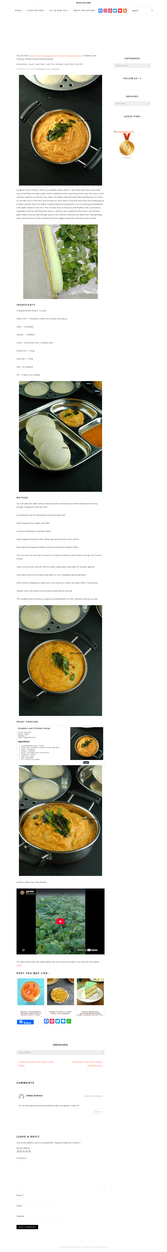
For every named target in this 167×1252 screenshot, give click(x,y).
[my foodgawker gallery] (124, 132)
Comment (22, 1158)
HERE (19, 965)
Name (20, 1195)
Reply (97, 1112)
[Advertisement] (83, 34)
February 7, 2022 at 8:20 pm (93, 1096)
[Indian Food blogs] (127, 159)
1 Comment (54, 69)
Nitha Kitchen (83, 3)
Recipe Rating (23, 1148)
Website (20, 1216)
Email (20, 1206)
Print (86, 762)
